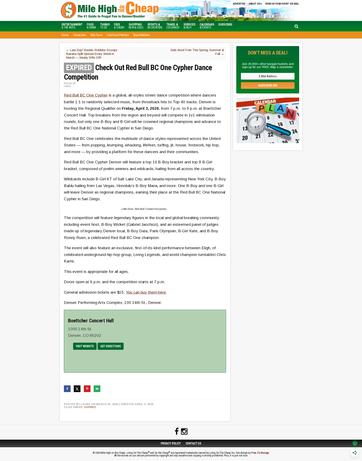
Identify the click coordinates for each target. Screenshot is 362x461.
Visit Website (85, 346)
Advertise (239, 3)
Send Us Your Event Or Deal (282, 3)
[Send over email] (97, 388)
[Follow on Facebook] (177, 431)
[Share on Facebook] (67, 388)
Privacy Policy (171, 443)
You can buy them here (146, 292)
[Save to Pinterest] (87, 388)
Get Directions (110, 346)
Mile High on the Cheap (129, 10)
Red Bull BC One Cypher (86, 95)
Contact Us (194, 443)
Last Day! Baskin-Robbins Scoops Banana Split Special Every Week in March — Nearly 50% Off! (91, 53)
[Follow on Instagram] (184, 431)
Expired (90, 407)
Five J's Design (260, 452)
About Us (254, 3)
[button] (225, 24)
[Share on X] (77, 388)
